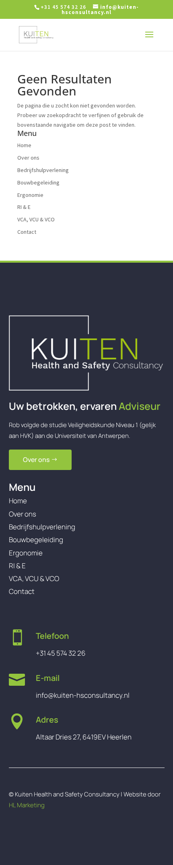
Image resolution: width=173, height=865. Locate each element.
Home (24, 145)
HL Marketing (27, 805)
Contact (26, 231)
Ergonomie (30, 195)
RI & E (24, 207)
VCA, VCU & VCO (36, 219)
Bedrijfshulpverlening (43, 170)
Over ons (28, 157)
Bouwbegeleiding (38, 182)
